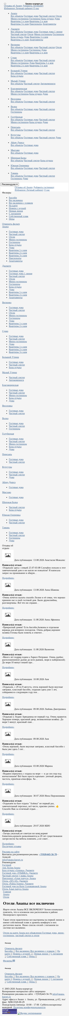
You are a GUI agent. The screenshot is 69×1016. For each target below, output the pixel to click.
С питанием (15, 213)
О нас (36, 8)
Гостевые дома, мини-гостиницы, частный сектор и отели (33, 934)
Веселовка (7, 406)
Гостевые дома (31, 16)
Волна (5, 418)
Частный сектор (47, 16)
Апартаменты (49, 24)
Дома (57, 18)
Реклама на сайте (10, 852)
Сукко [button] (14, 57)
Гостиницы (35, 18)
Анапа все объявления (30, 933)
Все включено (16, 200)
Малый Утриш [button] (18, 81)
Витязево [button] (15, 44)
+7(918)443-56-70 (48, 854)
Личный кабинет (24, 8)
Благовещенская (10, 385)
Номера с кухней (17, 208)
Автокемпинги (47, 83)
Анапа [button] (14, 13)
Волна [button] (14, 106)
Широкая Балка (10, 502)
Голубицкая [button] (16, 117)
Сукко (5, 331)
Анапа (5, 226)
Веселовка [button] (16, 99)
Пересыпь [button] (15, 127)
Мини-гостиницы (20, 18)
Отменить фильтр (11, 224)
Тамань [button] (14, 173)
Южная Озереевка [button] (20, 165)
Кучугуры (7, 467)
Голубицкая (8, 434)
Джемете (6, 266)
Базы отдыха (47, 18)
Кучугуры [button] (15, 135)
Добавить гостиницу (33, 5)
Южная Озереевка (11, 515)
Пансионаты (35, 24)
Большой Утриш (10, 357)
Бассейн (13, 197)
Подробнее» (8, 578)
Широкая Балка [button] (18, 158)
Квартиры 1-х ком (20, 21)
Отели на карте (10, 933)
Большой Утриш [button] (19, 70)
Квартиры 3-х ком (20, 24)
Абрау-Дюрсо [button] (17, 142)
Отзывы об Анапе (13, 5)
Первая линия (16, 211)
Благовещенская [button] (19, 88)
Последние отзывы (11, 846)
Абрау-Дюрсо (9, 482)
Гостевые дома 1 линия (50, 31)
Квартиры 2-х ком (38, 21)
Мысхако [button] (15, 150)
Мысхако (6, 492)
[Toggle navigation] (5, 3)
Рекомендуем (9, 184)
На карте (13, 205)
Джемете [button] (15, 29)
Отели (59, 16)
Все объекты (17, 16)
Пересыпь (7, 454)
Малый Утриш (9, 372)
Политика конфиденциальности (29, 1007)
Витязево (6, 302)
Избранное (10, 8)
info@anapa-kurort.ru (12, 860)
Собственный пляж (18, 216)
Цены (11, 219)
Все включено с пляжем (21, 203)
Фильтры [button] (8, 961)
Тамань (6, 527)
